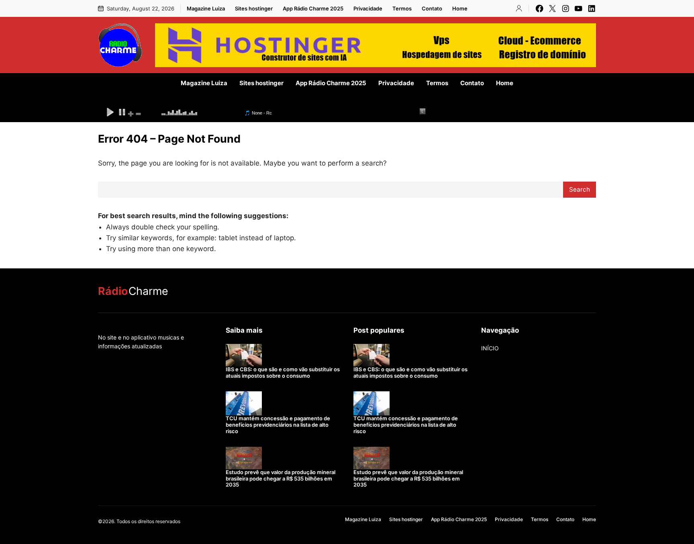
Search (579, 189)
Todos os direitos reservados (148, 521)
